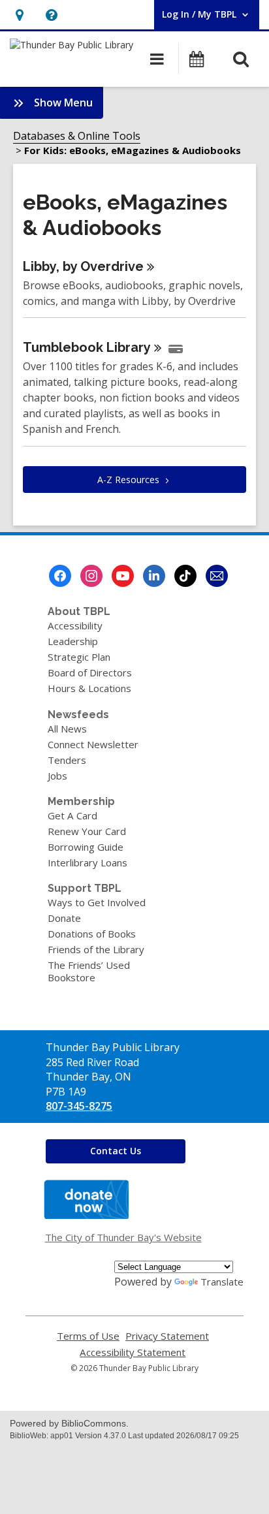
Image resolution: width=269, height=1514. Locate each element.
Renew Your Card (87, 831)
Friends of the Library (96, 949)
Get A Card (72, 815)
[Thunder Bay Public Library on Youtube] (123, 576)
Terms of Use (88, 1336)
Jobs (57, 775)
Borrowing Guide (85, 846)
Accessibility (75, 625)
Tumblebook (87, 347)
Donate (64, 917)
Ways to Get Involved (97, 902)
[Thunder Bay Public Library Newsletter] (217, 576)
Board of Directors (90, 672)
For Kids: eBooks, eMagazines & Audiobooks (132, 150)
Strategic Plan (79, 656)
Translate (222, 1281)
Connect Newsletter (93, 744)
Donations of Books (92, 933)
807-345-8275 (79, 1106)
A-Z (128, 479)
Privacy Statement (167, 1336)
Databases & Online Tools (76, 136)
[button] (19, 14)
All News (67, 728)
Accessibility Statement (132, 1352)
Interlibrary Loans (87, 862)
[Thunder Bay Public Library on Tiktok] (185, 576)
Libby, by (83, 266)
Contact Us (115, 1150)
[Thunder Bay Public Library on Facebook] (60, 576)
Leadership (73, 641)
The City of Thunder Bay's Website (123, 1237)
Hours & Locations (89, 688)
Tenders (67, 759)
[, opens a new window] (86, 1215)
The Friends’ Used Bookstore (89, 971)
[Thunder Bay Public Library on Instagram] (91, 576)
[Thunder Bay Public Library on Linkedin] (154, 576)
